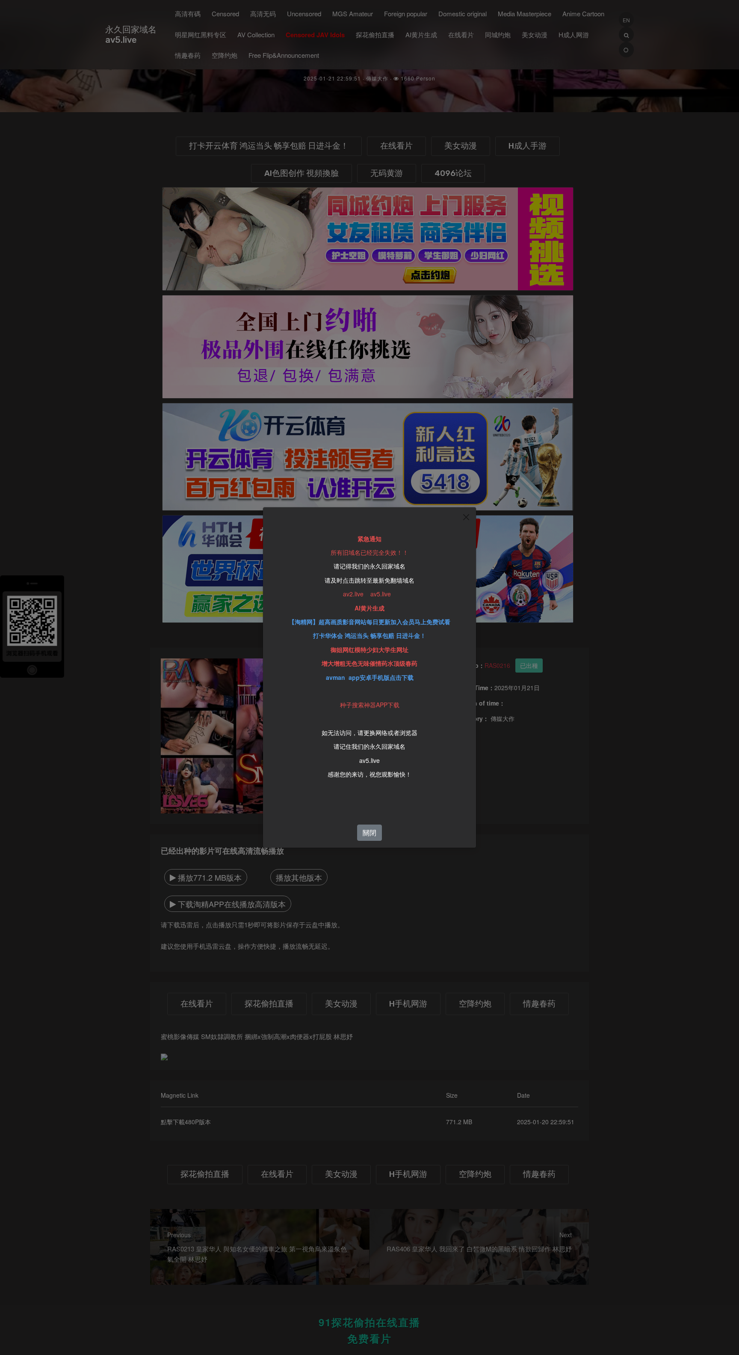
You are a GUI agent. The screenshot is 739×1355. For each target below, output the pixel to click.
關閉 (369, 832)
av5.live (369, 760)
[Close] (466, 517)
